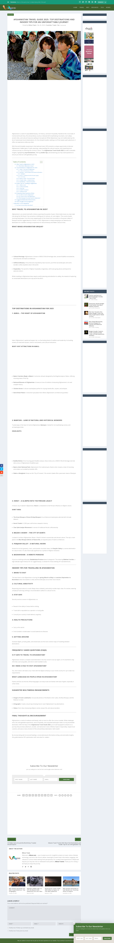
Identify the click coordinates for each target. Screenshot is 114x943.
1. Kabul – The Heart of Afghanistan (26, 169)
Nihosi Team (32, 25)
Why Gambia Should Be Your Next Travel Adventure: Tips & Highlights (17, 890)
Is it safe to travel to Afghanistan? (26, 195)
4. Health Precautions (23, 190)
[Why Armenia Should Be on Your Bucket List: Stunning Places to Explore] (71, 881)
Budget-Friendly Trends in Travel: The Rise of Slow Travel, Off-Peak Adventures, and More (96, 333)
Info (87, 7)
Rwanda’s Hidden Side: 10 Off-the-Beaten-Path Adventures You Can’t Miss (34, 890)
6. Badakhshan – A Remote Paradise (27, 181)
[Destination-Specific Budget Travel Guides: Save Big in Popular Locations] (86, 305)
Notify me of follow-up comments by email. (21, 928)
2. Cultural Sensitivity (23, 186)
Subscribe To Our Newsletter (21, 203)
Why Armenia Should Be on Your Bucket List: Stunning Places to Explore (70, 890)
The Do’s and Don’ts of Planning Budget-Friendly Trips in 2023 (96, 297)
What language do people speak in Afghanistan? (29, 198)
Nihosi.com (32, 855)
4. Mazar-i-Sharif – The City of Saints (27, 178)
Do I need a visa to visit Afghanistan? (27, 196)
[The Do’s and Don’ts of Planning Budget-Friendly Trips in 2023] (86, 296)
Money (108, 7)
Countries (49, 25)
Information (97, 317)
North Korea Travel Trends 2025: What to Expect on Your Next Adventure (52, 890)
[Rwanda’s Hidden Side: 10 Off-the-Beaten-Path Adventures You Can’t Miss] (35, 881)
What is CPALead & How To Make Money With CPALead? (31, 2)
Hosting (97, 327)
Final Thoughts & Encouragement (25, 201)
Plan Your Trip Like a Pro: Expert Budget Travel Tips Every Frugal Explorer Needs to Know (96, 314)
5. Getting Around (23, 191)
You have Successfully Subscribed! (24, 205)
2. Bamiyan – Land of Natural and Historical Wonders (30, 172)
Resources (94, 7)
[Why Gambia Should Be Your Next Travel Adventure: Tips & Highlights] (17, 881)
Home (75, 7)
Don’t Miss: (23, 176)
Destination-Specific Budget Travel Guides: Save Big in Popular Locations (96, 305)
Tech (102, 7)
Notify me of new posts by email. (18, 931)
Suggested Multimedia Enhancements (26, 200)
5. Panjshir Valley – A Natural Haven (27, 180)
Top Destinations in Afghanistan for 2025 (27, 167)
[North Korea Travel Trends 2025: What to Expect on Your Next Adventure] (53, 881)
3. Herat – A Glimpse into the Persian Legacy (29, 175)
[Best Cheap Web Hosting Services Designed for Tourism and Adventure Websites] (86, 323)
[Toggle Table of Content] (40, 162)
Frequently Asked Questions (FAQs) (25, 193)
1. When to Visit (22, 185)
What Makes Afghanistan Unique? (26, 166)
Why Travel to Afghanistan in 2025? (25, 164)
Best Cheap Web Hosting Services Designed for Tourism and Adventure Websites (95, 324)
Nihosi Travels (59, 861)
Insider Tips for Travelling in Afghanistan (27, 183)
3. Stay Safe (21, 188)
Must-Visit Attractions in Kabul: (27, 170)
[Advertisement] (44, 94)
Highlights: (23, 173)
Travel (81, 7)
